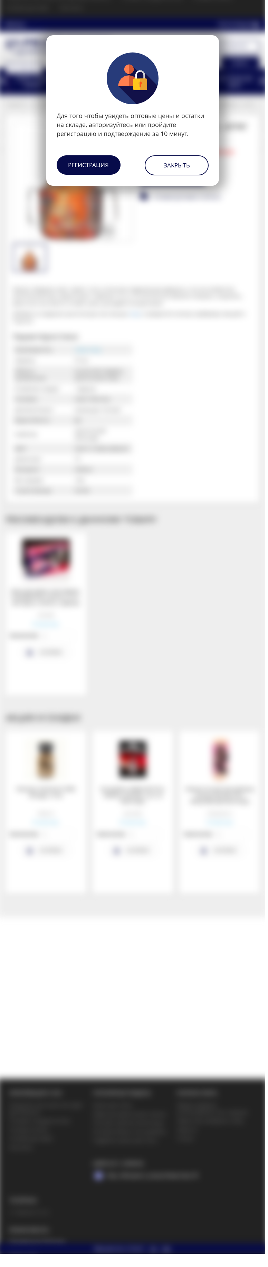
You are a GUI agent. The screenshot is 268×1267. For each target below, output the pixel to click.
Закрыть (177, 165)
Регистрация (88, 165)
